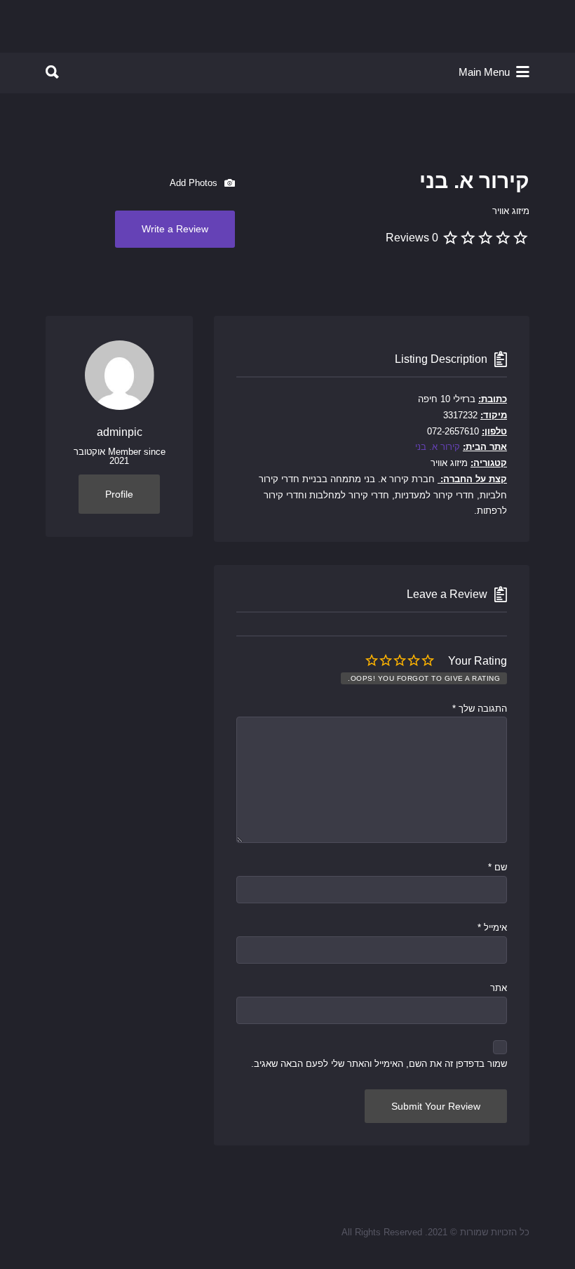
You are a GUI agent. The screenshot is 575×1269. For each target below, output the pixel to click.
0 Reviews (412, 238)
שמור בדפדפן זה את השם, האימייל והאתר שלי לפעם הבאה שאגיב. (379, 1063)
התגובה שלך (479, 708)
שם (497, 867)
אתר (498, 988)
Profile (119, 494)
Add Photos (195, 182)
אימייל (492, 927)
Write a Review (175, 228)
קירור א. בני (437, 446)
